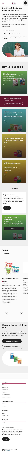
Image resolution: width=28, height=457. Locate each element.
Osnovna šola (5, 387)
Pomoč (3, 406)
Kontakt (4, 404)
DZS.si (3, 422)
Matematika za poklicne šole (11, 341)
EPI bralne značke (6, 394)
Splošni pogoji (5, 415)
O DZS (3, 413)
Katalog (4, 384)
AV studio (8, 450)
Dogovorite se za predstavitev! (13, 103)
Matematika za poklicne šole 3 (12, 346)
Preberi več (14, 228)
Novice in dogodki (6, 397)
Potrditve (4, 392)
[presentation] (6, 313)
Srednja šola (5, 389)
